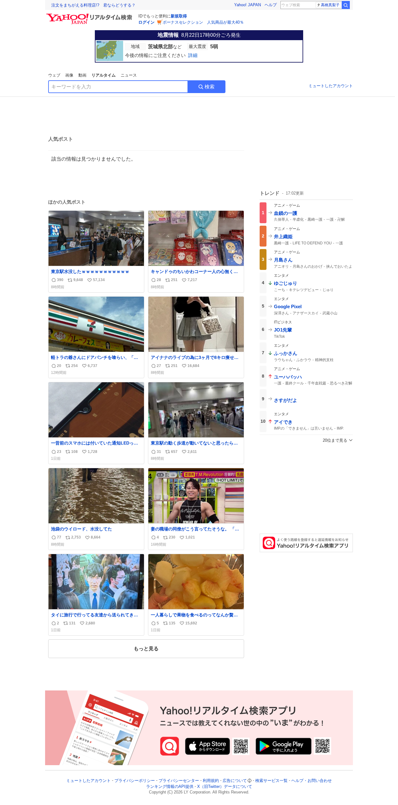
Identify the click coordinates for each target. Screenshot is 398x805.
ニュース (129, 75)
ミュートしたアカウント (330, 85)
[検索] (346, 5)
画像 (69, 75)
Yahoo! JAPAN (247, 4)
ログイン (146, 22)
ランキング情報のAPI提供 (169, 786)
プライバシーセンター (179, 780)
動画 (82, 75)
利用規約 (211, 780)
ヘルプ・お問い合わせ (311, 780)
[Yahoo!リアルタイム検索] (90, 15)
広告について (235, 780)
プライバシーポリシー (134, 780)
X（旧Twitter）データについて (224, 786)
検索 (210, 86)
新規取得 (179, 16)
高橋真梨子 (330, 5)
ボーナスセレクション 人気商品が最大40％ (203, 22)
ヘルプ (271, 4)
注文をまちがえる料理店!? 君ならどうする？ (93, 5)
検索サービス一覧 (271, 780)
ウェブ (54, 75)
